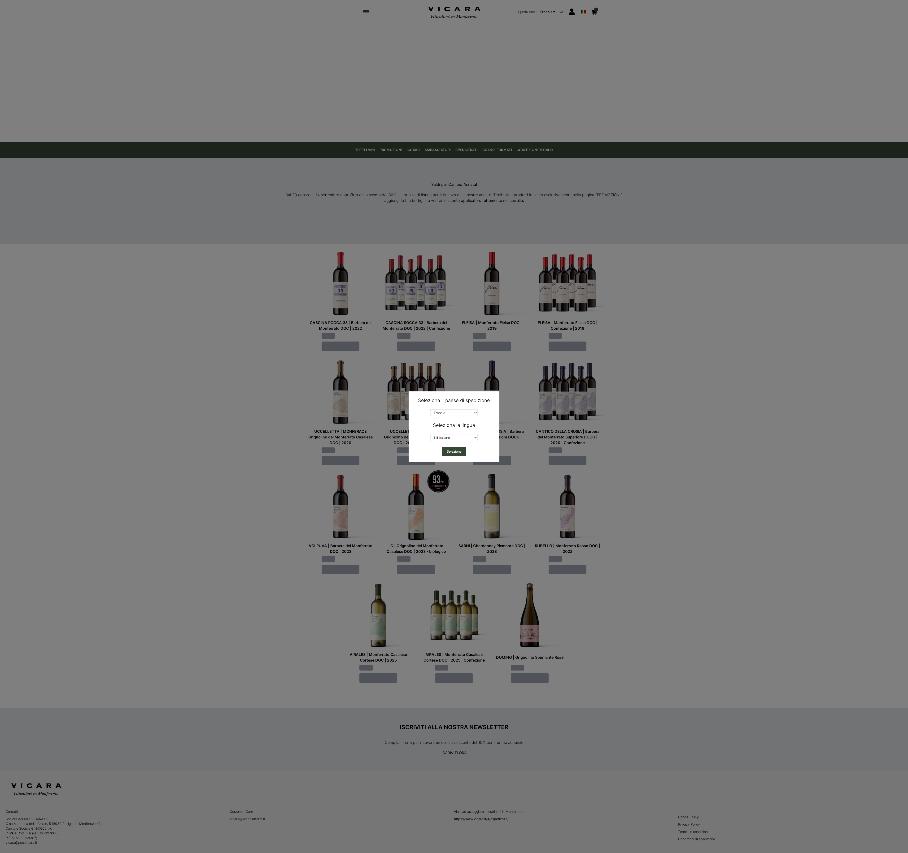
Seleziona (454, 451)
